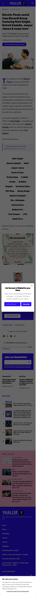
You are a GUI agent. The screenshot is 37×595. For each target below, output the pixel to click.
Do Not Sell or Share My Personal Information (18, 591)
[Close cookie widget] (33, 579)
